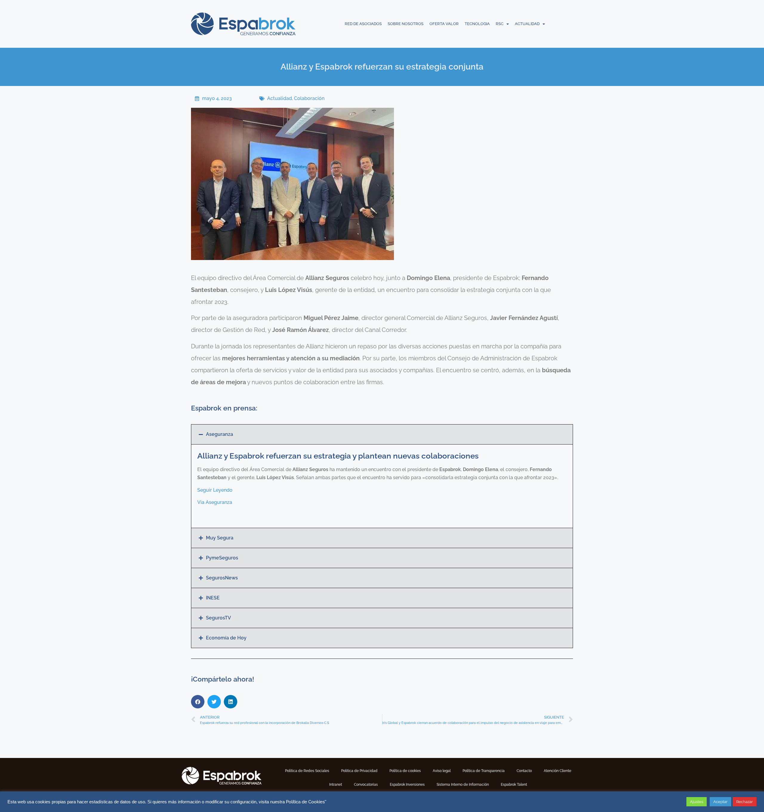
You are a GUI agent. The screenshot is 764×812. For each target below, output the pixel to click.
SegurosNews (222, 578)
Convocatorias (366, 784)
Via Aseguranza (214, 502)
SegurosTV (218, 618)
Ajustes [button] (696, 801)
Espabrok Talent (514, 784)
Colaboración (309, 98)
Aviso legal (442, 771)
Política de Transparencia (484, 771)
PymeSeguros (222, 558)
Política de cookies (405, 771)
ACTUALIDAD (527, 23)
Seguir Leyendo (214, 490)
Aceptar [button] (720, 801)
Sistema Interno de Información (463, 784)
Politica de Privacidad (359, 771)
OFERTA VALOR (444, 23)
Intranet (335, 784)
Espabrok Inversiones (407, 784)
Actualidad (279, 98)
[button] (382, 434)
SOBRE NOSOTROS (405, 23)
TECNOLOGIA (477, 23)
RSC (499, 23)
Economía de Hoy (226, 638)
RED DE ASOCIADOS (363, 23)
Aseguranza (219, 434)
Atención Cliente (557, 771)
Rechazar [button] (744, 801)
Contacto (524, 771)
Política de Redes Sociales (307, 771)
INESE (213, 598)
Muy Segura (219, 538)
